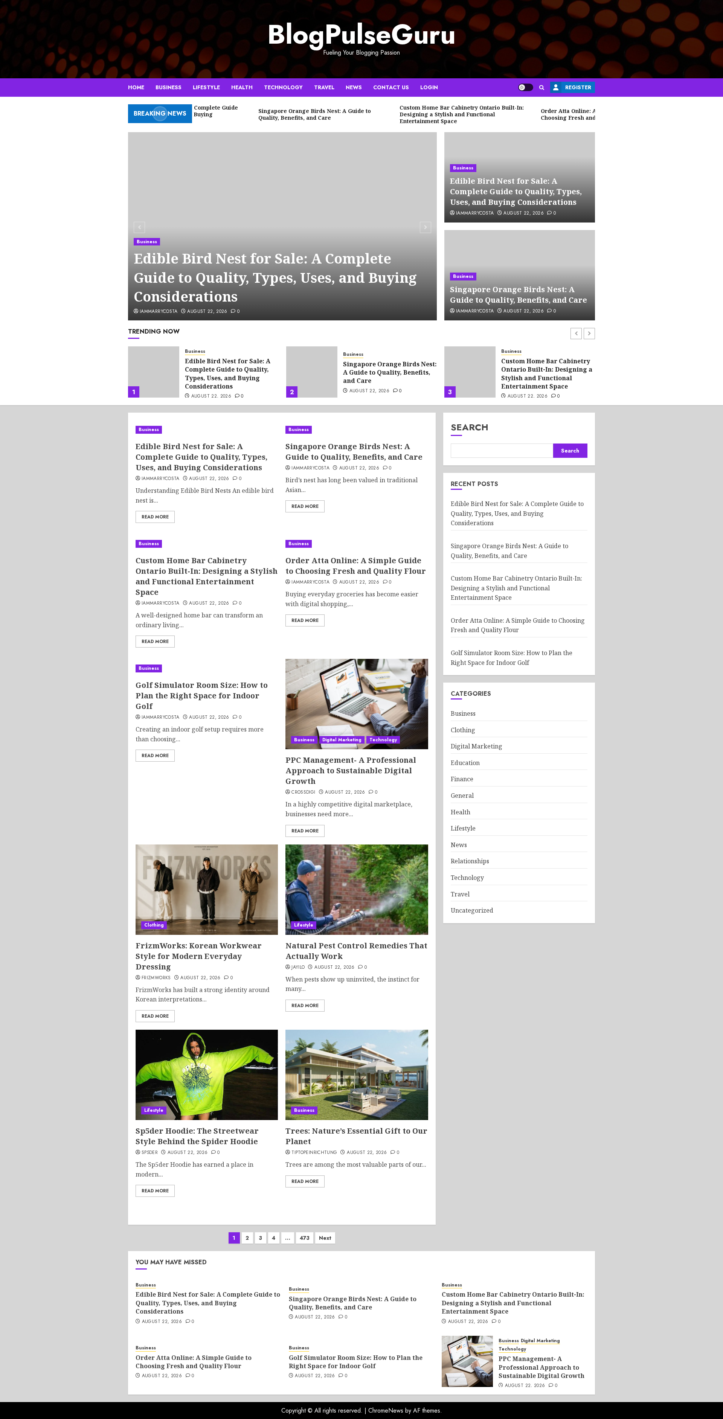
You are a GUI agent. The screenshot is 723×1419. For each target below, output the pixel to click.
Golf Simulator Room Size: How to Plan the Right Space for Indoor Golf (202, 695)
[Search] (541, 87)
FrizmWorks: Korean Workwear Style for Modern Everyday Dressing (199, 956)
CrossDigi (303, 793)
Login (429, 87)
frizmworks (156, 978)
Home (136, 87)
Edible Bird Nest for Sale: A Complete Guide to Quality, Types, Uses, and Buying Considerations (275, 277)
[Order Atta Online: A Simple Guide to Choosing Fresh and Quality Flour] (470, 372)
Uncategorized (472, 910)
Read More (155, 517)
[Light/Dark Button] (525, 87)
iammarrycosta (159, 312)
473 (305, 1238)
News (354, 87)
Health (242, 87)
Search (469, 427)
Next (325, 1238)
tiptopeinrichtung (314, 1153)
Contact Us (391, 87)
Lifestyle (206, 87)
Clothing (154, 925)
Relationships (470, 861)
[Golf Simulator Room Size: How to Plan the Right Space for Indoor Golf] (207, 668)
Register (578, 87)
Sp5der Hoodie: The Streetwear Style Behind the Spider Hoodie (197, 1136)
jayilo (298, 968)
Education (465, 763)
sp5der (150, 1153)
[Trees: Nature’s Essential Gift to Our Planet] (356, 1075)
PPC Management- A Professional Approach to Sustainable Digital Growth (350, 770)
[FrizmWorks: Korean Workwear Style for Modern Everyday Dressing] (207, 889)
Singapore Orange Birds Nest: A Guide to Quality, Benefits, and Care (518, 294)
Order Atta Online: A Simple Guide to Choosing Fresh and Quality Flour (546, 372)
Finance (462, 779)
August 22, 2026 (207, 312)
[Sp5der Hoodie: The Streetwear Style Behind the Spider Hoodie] (207, 1075)
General (462, 795)
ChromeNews (385, 1410)
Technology (283, 87)
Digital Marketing (342, 739)
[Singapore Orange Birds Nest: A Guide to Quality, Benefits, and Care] (153, 372)
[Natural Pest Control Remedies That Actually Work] (356, 889)
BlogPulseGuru (361, 34)
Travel (324, 87)
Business (169, 87)
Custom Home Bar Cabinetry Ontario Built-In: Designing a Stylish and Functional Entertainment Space (388, 373)
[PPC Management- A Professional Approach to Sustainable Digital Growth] (356, 704)
